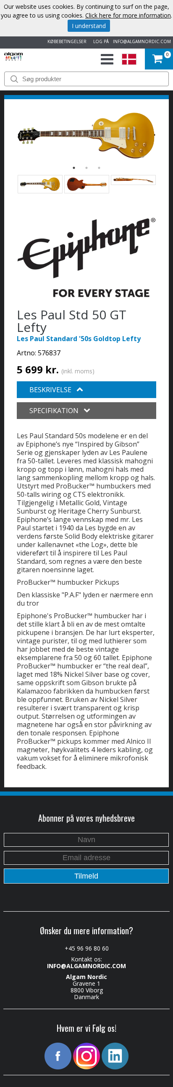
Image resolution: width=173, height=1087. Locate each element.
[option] (86, 135)
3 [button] (99, 168)
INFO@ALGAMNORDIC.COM (142, 41)
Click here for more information (128, 15)
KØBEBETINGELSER (65, 41)
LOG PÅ (100, 41)
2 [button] (86, 168)
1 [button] (74, 168)
